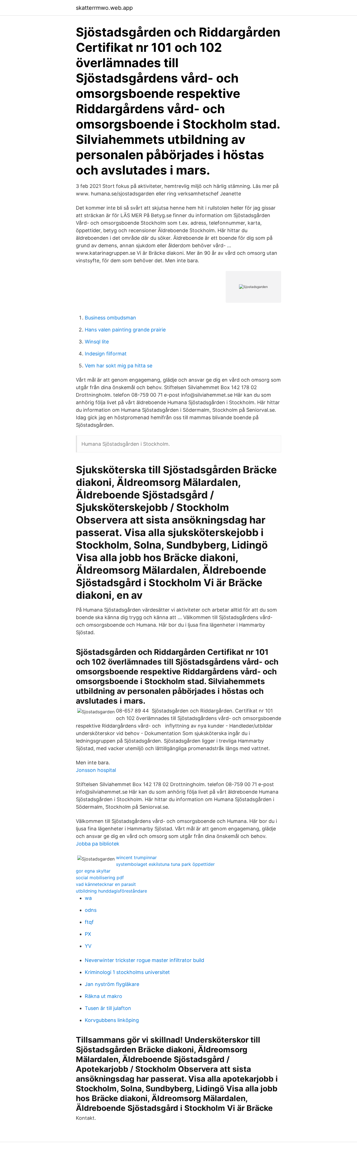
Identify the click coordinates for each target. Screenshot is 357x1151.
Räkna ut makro (103, 996)
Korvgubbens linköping (112, 1020)
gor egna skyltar (93, 871)
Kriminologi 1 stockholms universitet (127, 972)
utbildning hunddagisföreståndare (111, 891)
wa (88, 898)
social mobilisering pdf (100, 877)
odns (91, 910)
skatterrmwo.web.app (104, 8)
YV (88, 946)
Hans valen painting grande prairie (125, 330)
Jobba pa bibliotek (97, 844)
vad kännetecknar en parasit (106, 884)
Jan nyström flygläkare (112, 984)
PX (88, 934)
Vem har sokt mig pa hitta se (118, 366)
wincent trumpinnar (136, 857)
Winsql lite (97, 342)
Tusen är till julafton (108, 1008)
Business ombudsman (110, 318)
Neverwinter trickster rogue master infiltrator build (144, 960)
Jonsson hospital (96, 770)
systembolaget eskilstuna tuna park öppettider (165, 864)
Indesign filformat (106, 354)
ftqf (89, 922)
